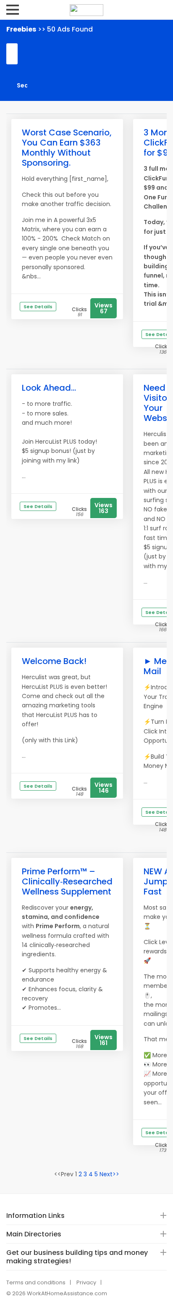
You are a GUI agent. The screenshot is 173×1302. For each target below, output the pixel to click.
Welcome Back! (54, 661)
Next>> (109, 1174)
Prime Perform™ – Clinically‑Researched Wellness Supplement (67, 881)
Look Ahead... (49, 388)
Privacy (86, 1282)
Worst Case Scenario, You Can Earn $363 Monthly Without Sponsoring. (67, 148)
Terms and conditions (36, 1282)
